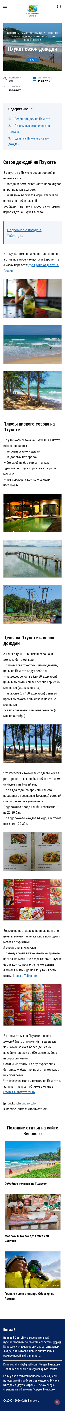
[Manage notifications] (57, 1402)
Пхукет (32, 60)
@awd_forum (49, 1369)
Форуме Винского (44, 1389)
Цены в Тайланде (25, 976)
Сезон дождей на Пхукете (32, 119)
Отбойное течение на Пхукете (26, 1183)
